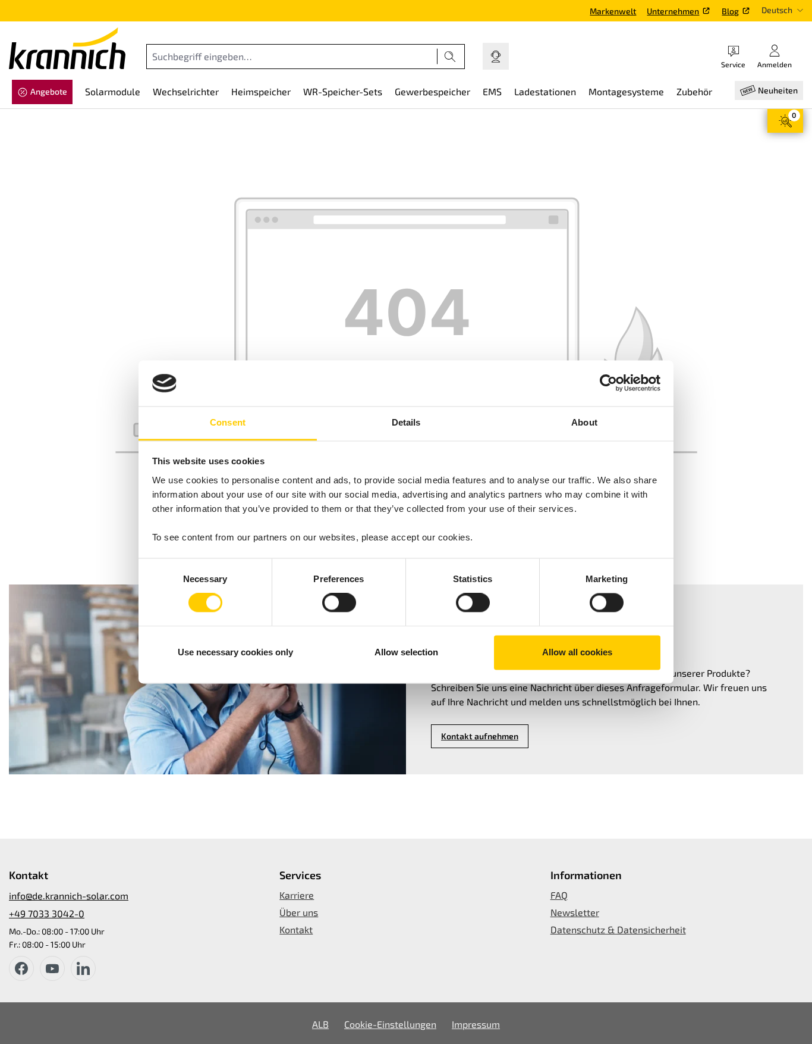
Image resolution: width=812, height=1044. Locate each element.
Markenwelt (613, 11)
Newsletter (574, 912)
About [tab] (584, 422)
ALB (320, 1024)
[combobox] (292, 56)
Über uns (298, 912)
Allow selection (406, 652)
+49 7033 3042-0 (46, 913)
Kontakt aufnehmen (479, 736)
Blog (730, 11)
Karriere (296, 895)
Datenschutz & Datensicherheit (618, 929)
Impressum (476, 1024)
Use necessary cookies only (235, 652)
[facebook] (21, 968)
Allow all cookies (577, 652)
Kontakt (296, 929)
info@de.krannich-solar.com (68, 895)
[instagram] (83, 968)
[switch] (339, 602)
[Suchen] (450, 56)
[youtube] (52, 968)
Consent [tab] (228, 422)
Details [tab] (406, 422)
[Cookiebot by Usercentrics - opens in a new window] (608, 383)
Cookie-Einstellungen (390, 1024)
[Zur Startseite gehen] (67, 48)
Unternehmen (673, 11)
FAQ (559, 895)
